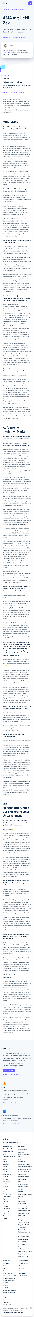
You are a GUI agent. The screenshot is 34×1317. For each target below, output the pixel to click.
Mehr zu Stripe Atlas (9, 1102)
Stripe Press (22, 1271)
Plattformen (22, 1179)
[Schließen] (31, 1308)
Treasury (5, 1218)
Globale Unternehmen (25, 1169)
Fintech (20, 1189)
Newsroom (22, 1268)
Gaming (20, 1192)
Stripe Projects (22, 1254)
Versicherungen (23, 1199)
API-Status (21, 1244)
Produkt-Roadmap (24, 1263)
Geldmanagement (23, 1177)
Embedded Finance (24, 1164)
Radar (4, 1204)
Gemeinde (6, 1271)
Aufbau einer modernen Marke (12, 82)
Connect (5, 1169)
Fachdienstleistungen (24, 1210)
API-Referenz (22, 1241)
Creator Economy (23, 1187)
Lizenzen (5, 1285)
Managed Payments (9, 1194)
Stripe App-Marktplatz (25, 1225)
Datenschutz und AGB (9, 1276)
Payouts (5, 1201)
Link (4, 1191)
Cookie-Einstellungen (9, 1290)
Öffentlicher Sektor (24, 1213)
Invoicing (5, 1186)
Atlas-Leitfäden (18, 9)
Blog (4, 1268)
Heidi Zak (12, 46)
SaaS (19, 1182)
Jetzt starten (8, 1070)
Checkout (6, 1164)
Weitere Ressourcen (9, 1293)
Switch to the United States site (13, 1312)
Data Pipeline (7, 1174)
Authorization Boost (9, 1157)
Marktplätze (22, 1174)
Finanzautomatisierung (25, 1167)
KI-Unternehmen (23, 1184)
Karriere (21, 1266)
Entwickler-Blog (23, 1256)
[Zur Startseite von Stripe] (5, 1139)
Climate (5, 1167)
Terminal (5, 1216)
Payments (6, 1199)
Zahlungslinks (7, 1196)
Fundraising (6, 79)
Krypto (5, 1172)
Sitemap (5, 1288)
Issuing (5, 1189)
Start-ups (21, 1152)
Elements (6, 1177)
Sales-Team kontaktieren (11, 1074)
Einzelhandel (22, 1215)
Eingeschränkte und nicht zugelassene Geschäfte (9, 1280)
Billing (4, 1159)
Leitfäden (6, 9)
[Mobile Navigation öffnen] (30, 3)
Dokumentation (23, 1239)
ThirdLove (6, 52)
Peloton (23, 988)
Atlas (4, 1154)
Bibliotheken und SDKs (25, 1251)
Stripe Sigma (6, 1211)
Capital (5, 1162)
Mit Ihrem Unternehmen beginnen (14, 37)
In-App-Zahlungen (23, 1172)
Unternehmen (22, 1149)
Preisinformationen (8, 1152)
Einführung (6, 75)
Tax (4, 1213)
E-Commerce (22, 1162)
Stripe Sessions (7, 1273)
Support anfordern (8, 1300)
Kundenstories (7, 1266)
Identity (5, 1184)
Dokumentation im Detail (11, 1124)
